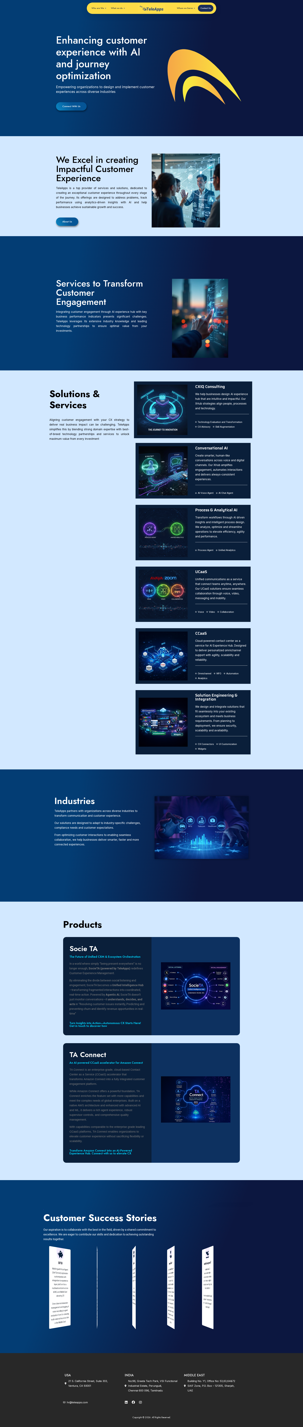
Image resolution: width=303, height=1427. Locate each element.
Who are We (98, 8)
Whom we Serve (185, 8)
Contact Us (205, 8)
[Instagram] (140, 1402)
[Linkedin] (126, 1402)
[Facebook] (133, 1402)
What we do (117, 8)
